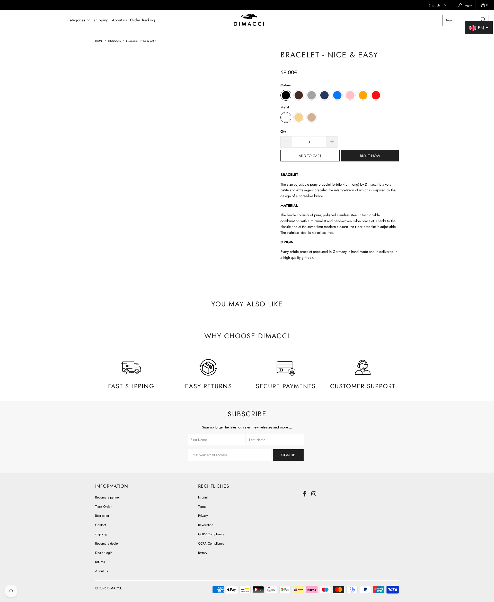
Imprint (203, 497)
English (435, 5)
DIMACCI (114, 588)
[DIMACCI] (249, 20)
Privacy (203, 515)
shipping (101, 534)
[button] (79, 20)
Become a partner (107, 497)
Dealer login (103, 552)
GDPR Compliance (211, 534)
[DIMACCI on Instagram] (314, 494)
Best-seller (102, 515)
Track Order (103, 506)
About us (101, 571)
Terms (202, 506)
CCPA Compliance (211, 543)
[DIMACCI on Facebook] (305, 494)
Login (468, 5)
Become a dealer (107, 543)
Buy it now (370, 155)
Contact (100, 524)
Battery (202, 552)
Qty (283, 131)
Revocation (205, 524)
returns (100, 561)
